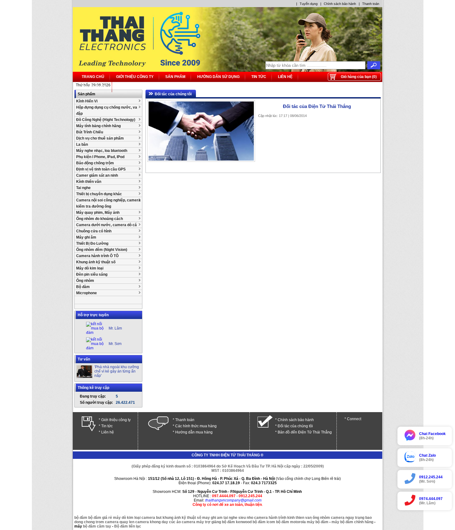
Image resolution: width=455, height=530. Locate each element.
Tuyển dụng (309, 4)
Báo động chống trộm (95, 163)
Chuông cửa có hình (93, 231)
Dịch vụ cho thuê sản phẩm (100, 138)
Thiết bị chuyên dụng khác (99, 194)
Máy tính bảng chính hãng (98, 126)
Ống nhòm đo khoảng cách (99, 219)
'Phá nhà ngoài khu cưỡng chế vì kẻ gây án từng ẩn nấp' (116, 371)
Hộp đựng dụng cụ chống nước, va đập (106, 110)
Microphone (86, 293)
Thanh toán (370, 4)
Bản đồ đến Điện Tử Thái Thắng (305, 432)
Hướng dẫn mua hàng (194, 432)
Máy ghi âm (86, 237)
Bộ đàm (83, 287)
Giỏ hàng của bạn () (359, 77)
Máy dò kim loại (89, 268)
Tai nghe (83, 188)
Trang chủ (93, 77)
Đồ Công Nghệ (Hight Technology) (105, 120)
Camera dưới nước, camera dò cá (106, 225)
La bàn (82, 144)
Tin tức (258, 77)
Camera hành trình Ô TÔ (97, 256)
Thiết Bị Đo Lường (92, 243)
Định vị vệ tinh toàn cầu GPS (101, 169)
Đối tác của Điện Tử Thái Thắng (317, 106)
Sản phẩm (175, 77)
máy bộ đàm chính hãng (352, 522)
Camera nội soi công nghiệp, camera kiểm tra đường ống (108, 203)
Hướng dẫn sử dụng (218, 77)
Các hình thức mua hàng (196, 426)
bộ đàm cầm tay (97, 526)
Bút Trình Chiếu (89, 132)
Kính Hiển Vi (87, 101)
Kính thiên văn (88, 181)
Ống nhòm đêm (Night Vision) (101, 250)
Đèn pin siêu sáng (91, 274)
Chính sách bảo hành (340, 4)
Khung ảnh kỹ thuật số (95, 262)
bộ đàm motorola (291, 522)
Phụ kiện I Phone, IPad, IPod (100, 157)
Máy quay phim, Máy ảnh (97, 212)
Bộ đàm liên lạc (127, 526)
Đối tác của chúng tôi (173, 94)
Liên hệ (285, 77)
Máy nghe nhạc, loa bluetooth (101, 151)
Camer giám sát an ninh (97, 175)
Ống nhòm (85, 280)
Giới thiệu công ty (135, 77)
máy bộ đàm (317, 522)
